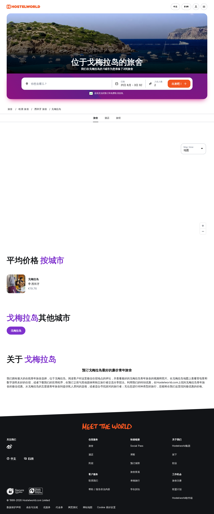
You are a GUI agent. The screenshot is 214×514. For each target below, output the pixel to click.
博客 (132, 454)
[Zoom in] (203, 226)
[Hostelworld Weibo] (9, 446)
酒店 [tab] (107, 117)
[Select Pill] (196, 6)
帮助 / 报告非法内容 (99, 489)
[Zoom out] (203, 231)
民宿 (91, 463)
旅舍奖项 (135, 471)
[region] (107, 189)
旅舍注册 (177, 480)
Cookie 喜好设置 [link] (106, 507)
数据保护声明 (14, 507)
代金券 (59, 507)
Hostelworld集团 (181, 445)
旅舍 (91, 445)
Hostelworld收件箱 (182, 497)
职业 (174, 463)
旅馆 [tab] (118, 117)
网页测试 (73, 507)
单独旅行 (135, 480)
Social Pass (136, 445)
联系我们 (93, 480)
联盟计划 (177, 489)
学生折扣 (135, 489)
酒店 (91, 454)
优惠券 (46, 507)
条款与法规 (32, 507)
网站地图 (87, 507)
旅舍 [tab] (95, 117)
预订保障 (135, 463)
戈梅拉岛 (16, 330)
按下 (174, 454)
